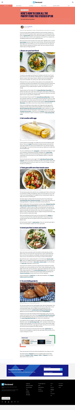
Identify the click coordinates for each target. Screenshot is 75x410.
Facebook (27, 355)
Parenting (27, 392)
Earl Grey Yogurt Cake (34, 321)
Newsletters (6, 5)
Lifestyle (27, 391)
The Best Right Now (41, 383)
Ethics (51, 391)
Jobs (51, 385)
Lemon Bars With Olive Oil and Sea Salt (46, 315)
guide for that (48, 328)
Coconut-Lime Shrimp (24, 273)
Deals (39, 385)
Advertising (52, 387)
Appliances (31, 5)
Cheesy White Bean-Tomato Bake (44, 90)
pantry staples (23, 42)
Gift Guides (28, 394)
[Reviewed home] (37, 2)
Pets (69, 5)
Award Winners (18, 5)
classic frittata (49, 152)
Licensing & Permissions (52, 389)
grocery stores (27, 35)
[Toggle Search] (72, 2)
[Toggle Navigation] (2, 2)
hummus (42, 111)
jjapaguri (50, 215)
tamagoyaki (36, 150)
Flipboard (45, 355)
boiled (30, 144)
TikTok (40, 355)
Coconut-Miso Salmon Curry (40, 270)
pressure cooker (43, 261)
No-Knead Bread (46, 311)
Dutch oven (24, 263)
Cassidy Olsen (30, 26)
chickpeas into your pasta (25, 111)
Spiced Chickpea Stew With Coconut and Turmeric (31, 108)
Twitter (31, 355)
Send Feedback (53, 393)
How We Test (40, 391)
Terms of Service (61, 383)
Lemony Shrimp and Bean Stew (43, 97)
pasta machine (36, 222)
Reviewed (31, 353)
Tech (27, 389)
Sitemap (60, 387)
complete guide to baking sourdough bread (41, 309)
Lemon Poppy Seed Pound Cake (28, 318)
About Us (52, 383)
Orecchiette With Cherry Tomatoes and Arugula (30, 200)
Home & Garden (43, 5)
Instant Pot (32, 275)
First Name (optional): (48, 372)
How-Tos (39, 389)
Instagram (36, 355)
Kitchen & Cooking (56, 5)
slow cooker (36, 261)
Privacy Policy (61, 385)
